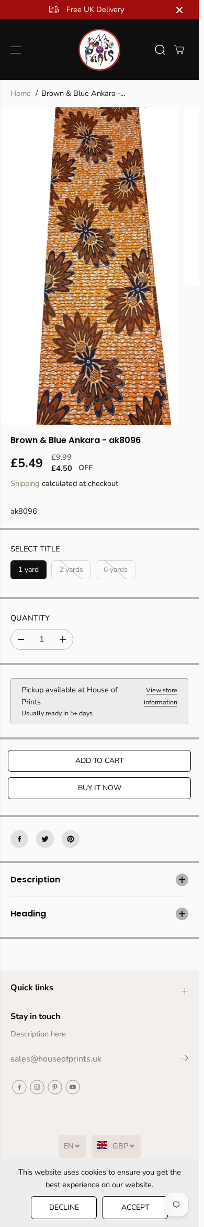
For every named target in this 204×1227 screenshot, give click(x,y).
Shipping (25, 483)
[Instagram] (37, 1087)
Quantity (30, 618)
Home (20, 93)
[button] (16, 49)
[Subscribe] (184, 1060)
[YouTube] (73, 1087)
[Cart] (178, 49)
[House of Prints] (99, 50)
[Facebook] (19, 839)
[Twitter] (45, 839)
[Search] (160, 49)
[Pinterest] (71, 839)
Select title (35, 549)
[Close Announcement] (179, 10)
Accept (135, 1207)
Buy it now (99, 788)
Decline (64, 1207)
